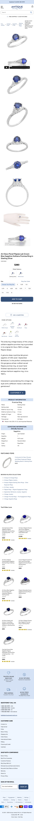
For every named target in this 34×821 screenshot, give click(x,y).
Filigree (26, 799)
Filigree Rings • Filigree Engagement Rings (15, 489)
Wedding (19, 797)
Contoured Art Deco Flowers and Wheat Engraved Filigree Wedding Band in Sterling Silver (23, 459)
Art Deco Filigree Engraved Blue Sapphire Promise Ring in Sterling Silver (8, 562)
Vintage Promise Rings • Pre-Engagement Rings (17, 496)
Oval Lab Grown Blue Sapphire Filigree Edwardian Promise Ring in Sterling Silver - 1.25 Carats (8, 531)
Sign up (23, 787)
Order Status (4, 737)
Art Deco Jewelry (9, 487)
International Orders (6, 739)
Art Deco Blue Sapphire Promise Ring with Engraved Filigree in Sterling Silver (8, 592)
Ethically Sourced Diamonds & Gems (10, 766)
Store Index (14, 817)
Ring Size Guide (25, 281)
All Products (28, 802)
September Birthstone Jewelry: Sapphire (15, 492)
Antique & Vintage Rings (11, 478)
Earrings (13, 799)
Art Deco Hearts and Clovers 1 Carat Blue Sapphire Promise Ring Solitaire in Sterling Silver (8, 623)
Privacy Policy (4, 776)
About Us (3, 773)
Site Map (20, 817)
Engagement (11, 797)
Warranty (3, 771)
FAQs (2, 729)
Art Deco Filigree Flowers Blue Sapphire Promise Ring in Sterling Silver (25, 622)
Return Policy (4, 732)
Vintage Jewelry (8, 494)
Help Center (4, 726)
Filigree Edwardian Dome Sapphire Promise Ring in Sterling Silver (25, 591)
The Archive (10, 802)
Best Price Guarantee (6, 758)
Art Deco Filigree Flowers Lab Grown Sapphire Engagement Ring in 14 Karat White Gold (25, 530)
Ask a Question (18, 315)
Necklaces (5, 799)
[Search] (31, 12)
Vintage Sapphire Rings (10, 499)
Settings (26, 797)
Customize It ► (17, 393)
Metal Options (17, 269)
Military (3, 742)
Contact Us (4, 724)
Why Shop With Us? (6, 763)
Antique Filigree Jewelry (10, 480)
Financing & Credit (5, 744)
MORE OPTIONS (6, 320)
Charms (20, 799)
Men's (2, 802)
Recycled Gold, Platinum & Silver (9, 768)
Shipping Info (4, 734)
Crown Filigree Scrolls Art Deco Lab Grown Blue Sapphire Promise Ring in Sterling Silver (25, 562)
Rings (4, 797)
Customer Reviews (6, 761)
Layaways (3, 747)
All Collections (19, 802)
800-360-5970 (21, 2)
